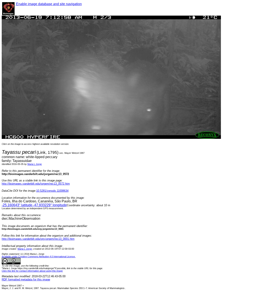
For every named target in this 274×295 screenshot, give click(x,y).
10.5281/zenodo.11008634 (52, 190)
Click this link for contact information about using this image (32, 271)
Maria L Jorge (34, 164)
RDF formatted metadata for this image (26, 279)
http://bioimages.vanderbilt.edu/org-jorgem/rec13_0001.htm (38, 238)
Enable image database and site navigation (48, 4)
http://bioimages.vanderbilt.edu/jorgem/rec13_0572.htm (36, 183)
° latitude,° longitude (34, 205)
